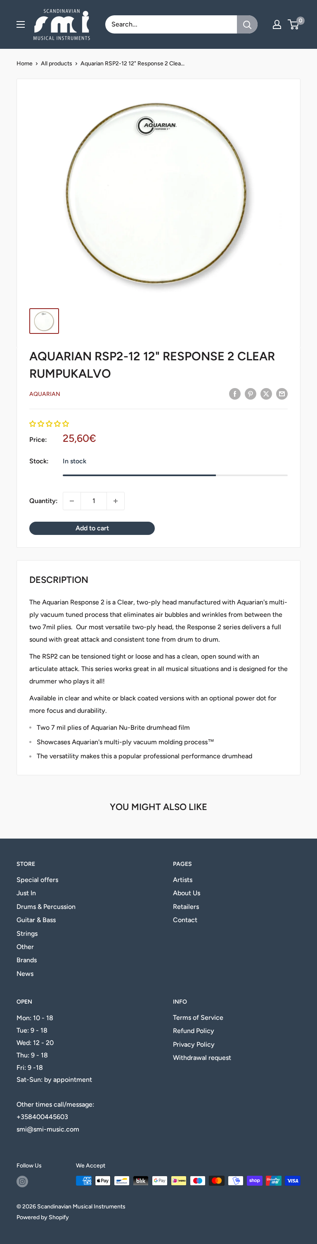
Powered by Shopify (43, 1217)
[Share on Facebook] (235, 393)
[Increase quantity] (115, 501)
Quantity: (43, 501)
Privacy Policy (194, 1044)
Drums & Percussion (46, 907)
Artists (182, 880)
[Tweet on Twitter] (266, 393)
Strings (27, 933)
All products (56, 63)
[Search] (247, 24)
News (25, 974)
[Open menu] (21, 24)
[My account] (277, 24)
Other (25, 947)
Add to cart (92, 528)
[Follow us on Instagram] (22, 1181)
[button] (49, 424)
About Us (186, 893)
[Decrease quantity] (71, 501)
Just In (26, 893)
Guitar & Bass (36, 920)
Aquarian (44, 394)
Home (25, 63)
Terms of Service (198, 1017)
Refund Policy (193, 1031)
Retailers (186, 907)
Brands (27, 960)
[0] (294, 24)
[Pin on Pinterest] (250, 393)
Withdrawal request (202, 1058)
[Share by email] (282, 393)
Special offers (37, 880)
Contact (185, 920)
